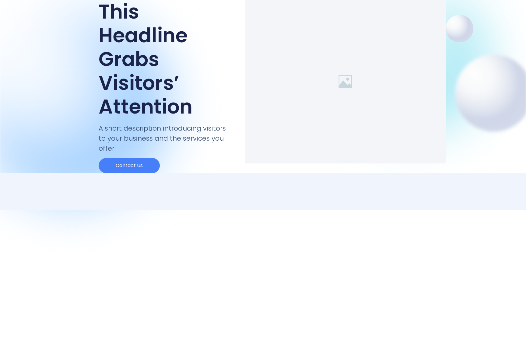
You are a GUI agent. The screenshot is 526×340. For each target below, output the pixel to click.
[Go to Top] (513, 327)
